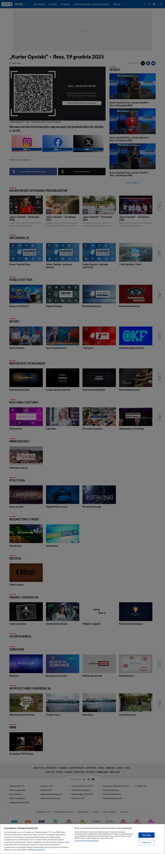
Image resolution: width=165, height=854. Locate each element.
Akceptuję (146, 835)
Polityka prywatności (36, 850)
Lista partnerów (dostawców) (86, 841)
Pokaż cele (146, 842)
